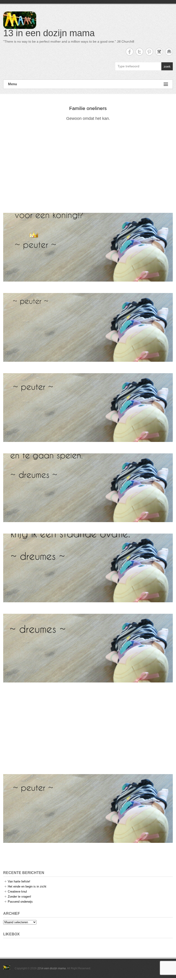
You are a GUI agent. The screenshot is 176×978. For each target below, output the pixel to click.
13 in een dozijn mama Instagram (159, 51)
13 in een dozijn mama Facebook (129, 51)
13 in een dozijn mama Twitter (139, 51)
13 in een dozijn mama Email (169, 51)
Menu (12, 84)
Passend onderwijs (20, 901)
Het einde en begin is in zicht (27, 886)
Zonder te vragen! (19, 896)
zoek (167, 66)
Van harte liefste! (19, 881)
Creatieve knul (17, 891)
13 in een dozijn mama (49, 33)
